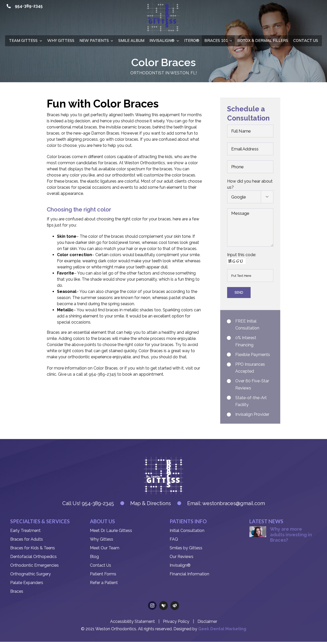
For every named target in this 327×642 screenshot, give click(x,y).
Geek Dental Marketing (222, 628)
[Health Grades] (163, 605)
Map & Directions (150, 503)
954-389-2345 (29, 6)
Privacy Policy (176, 621)
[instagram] (152, 605)
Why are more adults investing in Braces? (291, 534)
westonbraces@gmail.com (233, 503)
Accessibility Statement (132, 621)
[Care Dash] (174, 605)
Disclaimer (207, 621)
